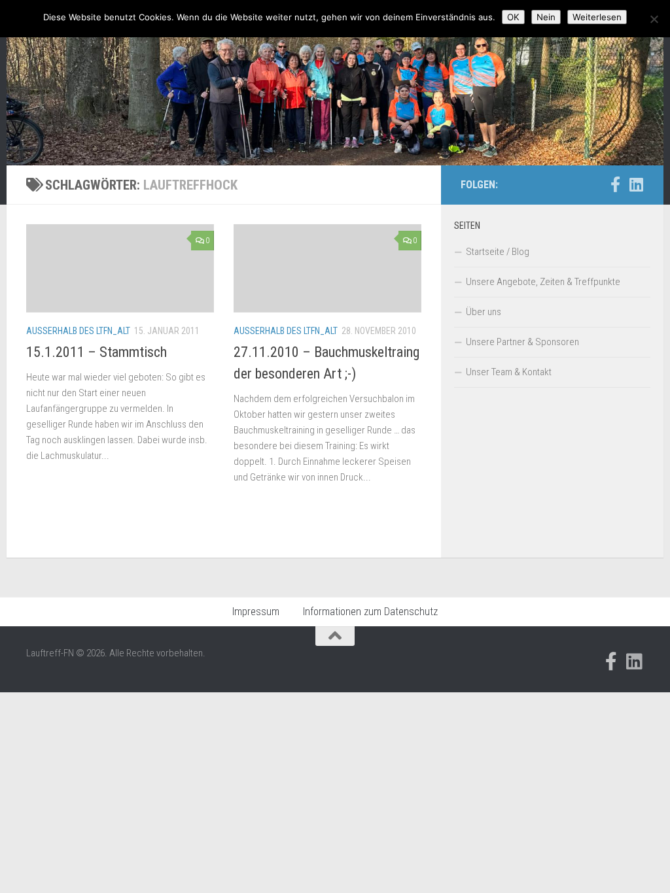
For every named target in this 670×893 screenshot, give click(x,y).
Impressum (255, 611)
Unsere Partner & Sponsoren (522, 342)
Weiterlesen (597, 17)
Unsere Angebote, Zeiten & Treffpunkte (543, 282)
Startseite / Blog (497, 252)
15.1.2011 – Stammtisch (96, 352)
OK (513, 17)
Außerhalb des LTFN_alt (78, 331)
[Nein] (653, 18)
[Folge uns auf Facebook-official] (615, 184)
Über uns (483, 312)
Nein (546, 17)
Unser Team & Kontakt (509, 372)
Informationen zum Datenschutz (370, 611)
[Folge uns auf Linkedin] (636, 184)
